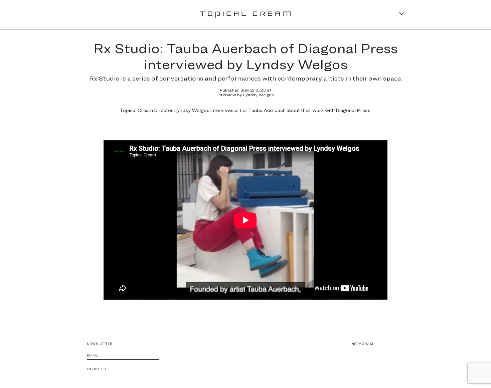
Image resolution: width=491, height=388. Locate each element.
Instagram (361, 344)
